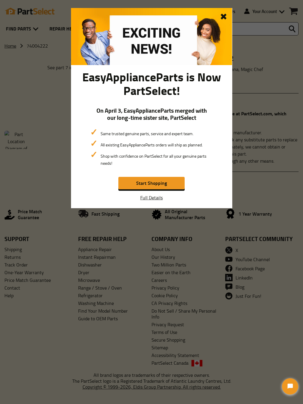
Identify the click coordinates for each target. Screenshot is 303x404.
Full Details (151, 197)
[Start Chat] (290, 386)
